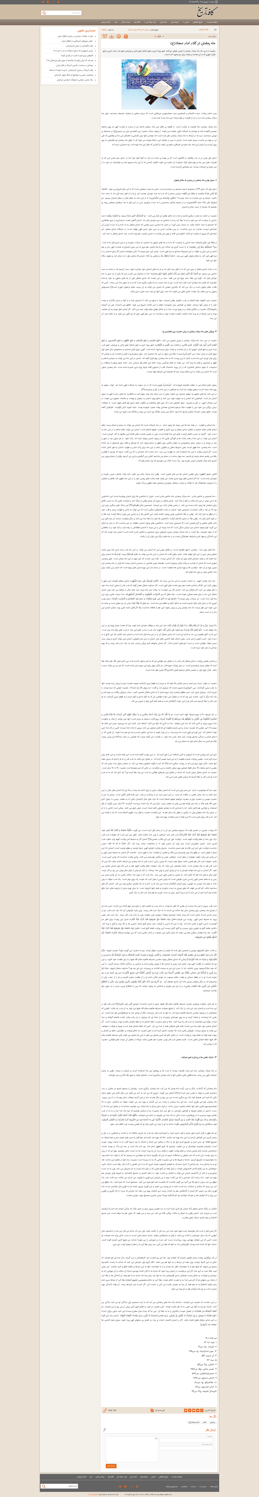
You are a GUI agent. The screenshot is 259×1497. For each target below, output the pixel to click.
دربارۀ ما (193, 1486)
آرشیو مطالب (214, 1486)
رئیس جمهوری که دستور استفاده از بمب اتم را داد (73, 50)
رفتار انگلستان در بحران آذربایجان (79, 46)
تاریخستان (175, 22)
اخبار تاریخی (105, 22)
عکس (186, 22)
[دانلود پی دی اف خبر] (125, 36)
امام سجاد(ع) (194, 1422)
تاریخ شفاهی (197, 22)
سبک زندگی (125, 22)
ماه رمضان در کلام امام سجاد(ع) (192, 43)
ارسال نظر (111, 1465)
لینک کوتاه (112, 1410)
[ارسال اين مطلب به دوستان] (104, 36)
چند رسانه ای (151, 22)
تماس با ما (203, 1486)
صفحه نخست (212, 22)
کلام (204, 1422)
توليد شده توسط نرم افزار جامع (103, 1494)
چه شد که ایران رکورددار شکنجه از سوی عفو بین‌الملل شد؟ (69, 60)
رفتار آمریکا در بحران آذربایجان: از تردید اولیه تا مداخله (71, 70)
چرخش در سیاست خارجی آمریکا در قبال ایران (74, 65)
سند (115, 22)
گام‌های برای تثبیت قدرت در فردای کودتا (77, 55)
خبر (215, 29)
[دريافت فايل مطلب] (111, 36)
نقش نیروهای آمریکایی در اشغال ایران (77, 41)
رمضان (212, 1422)
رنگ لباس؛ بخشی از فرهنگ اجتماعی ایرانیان (75, 80)
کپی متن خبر (160, 1410)
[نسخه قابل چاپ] (118, 36)
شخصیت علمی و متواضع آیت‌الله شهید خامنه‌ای (73, 75)
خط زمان (163, 22)
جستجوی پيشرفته (172, 1486)
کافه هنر (137, 22)
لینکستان (184, 1486)
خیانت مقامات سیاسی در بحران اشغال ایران (75, 36)
